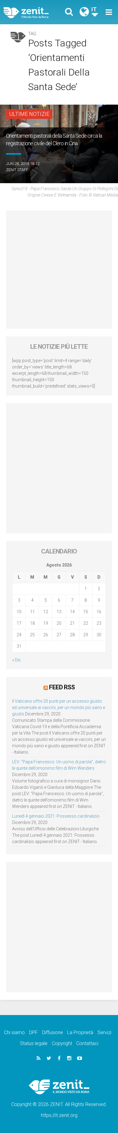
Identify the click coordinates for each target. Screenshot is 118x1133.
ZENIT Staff (17, 169)
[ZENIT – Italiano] (33, 12)
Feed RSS (62, 687)
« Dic (16, 659)
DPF (33, 1032)
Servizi (104, 1032)
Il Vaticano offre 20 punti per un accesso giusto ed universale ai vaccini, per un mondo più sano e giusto (58, 707)
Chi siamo (14, 1032)
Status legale (34, 1043)
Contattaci (87, 1043)
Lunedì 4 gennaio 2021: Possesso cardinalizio (56, 816)
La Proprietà (80, 1032)
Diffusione (52, 1032)
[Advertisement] (59, 269)
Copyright (62, 1043)
